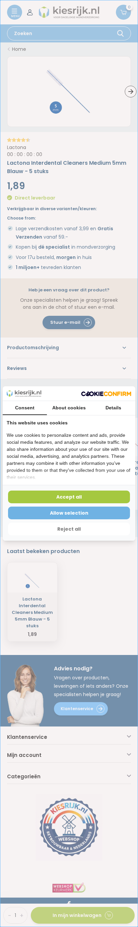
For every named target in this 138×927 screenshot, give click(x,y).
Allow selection (69, 513)
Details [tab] (113, 407)
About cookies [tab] (69, 407)
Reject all (69, 529)
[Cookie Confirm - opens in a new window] (106, 393)
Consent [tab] (24, 407)
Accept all (69, 497)
